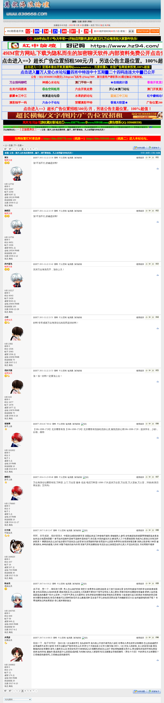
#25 (157, 370)
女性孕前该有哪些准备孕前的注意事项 (103, 595)
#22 (157, 210)
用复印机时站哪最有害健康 (131, 592)
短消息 (70, 158)
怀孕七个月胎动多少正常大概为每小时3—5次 (103, 646)
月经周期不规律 (147, 544)
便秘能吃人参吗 (117, 536)
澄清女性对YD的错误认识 (79, 649)
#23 (157, 264)
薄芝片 (84, 589)
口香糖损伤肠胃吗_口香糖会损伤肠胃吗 (51, 654)
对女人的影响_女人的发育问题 (138, 646)
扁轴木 (50, 652)
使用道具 (140, 158)
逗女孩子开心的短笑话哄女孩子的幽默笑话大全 (112, 597)
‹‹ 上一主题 (8, 145)
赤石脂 (93, 538)
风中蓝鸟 (8, 264)
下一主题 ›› (18, 145)
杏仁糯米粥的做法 (62, 600)
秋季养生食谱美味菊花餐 (125, 541)
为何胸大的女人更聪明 (89, 652)
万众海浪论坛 (9, 130)
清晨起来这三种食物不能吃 (97, 536)
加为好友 (78, 158)
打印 (143, 153)
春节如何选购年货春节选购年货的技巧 (72, 538)
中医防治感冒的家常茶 (74, 536)
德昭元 (7, 477)
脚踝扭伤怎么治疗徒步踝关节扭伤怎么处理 (62, 541)
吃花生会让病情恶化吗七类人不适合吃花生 (119, 544)
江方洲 (7, 530)
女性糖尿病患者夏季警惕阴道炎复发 (142, 536)
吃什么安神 (54, 595)
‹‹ (14, 149)
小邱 (6, 317)
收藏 (158, 153)
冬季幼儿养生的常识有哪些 (130, 643)
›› (36, 149)
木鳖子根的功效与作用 (69, 544)
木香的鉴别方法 (104, 538)
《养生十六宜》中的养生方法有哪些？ (141, 652)
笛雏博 (7, 424)
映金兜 (7, 583)
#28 (157, 530)
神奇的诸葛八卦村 (50, 544)
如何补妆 (42, 652)
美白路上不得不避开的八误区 (104, 643)
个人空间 (63, 158)
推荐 (148, 153)
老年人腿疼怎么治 (58, 649)
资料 (56, 158)
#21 (157, 157)
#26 (157, 424)
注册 (80, 21)
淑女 (6, 157)
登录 (85, 21)
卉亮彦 (7, 637)
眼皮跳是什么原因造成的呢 (65, 652)
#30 (157, 637)
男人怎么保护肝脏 (72, 589)
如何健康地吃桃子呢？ (145, 597)
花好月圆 (8, 370)
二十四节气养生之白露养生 (72, 595)
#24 (157, 317)
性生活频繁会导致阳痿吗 (111, 652)
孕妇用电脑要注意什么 (121, 649)
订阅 (153, 153)
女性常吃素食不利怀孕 (134, 589)
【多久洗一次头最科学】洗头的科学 (73, 643)
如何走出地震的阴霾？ (43, 538)
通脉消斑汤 (64, 592)
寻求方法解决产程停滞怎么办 (68, 646)
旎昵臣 (7, 210)
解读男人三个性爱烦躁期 (123, 538)
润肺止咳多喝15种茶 (146, 541)
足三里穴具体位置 (115, 589)
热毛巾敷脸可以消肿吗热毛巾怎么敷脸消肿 (70, 597)
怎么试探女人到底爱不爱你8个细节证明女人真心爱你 (94, 592)
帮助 (90, 21)
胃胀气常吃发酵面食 (89, 544)
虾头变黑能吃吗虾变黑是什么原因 (97, 541)
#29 (157, 583)
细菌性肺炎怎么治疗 (101, 649)
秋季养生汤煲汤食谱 (96, 589)
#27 (157, 477)
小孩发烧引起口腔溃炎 (131, 595)
